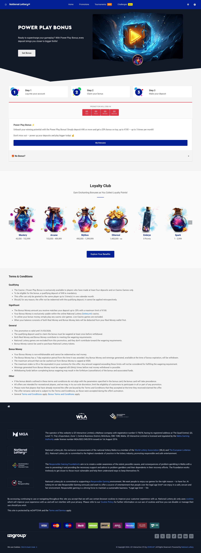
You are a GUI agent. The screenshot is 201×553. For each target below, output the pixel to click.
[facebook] (157, 536)
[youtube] (180, 536)
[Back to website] (5, 4)
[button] (100, 156)
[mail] (191, 536)
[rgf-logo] (21, 461)
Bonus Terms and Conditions (61, 394)
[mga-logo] (21, 430)
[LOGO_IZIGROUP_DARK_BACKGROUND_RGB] (17, 535)
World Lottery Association (147, 450)
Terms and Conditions (32, 394)
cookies (189, 499)
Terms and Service (57, 510)
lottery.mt (87, 314)
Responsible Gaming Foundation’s (64, 464)
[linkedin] (185, 536)
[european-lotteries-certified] (119, 414)
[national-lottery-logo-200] (19, 4)
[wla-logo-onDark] (81, 414)
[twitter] (162, 536)
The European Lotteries (180, 450)
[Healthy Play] (187, 4)
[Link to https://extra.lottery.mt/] (9, 406)
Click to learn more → (29, 547)
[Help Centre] (194, 4)
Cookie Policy (107, 502)
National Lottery (187, 547)
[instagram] (168, 536)
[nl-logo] (21, 447)
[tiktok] (174, 536)
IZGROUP (151, 547)
